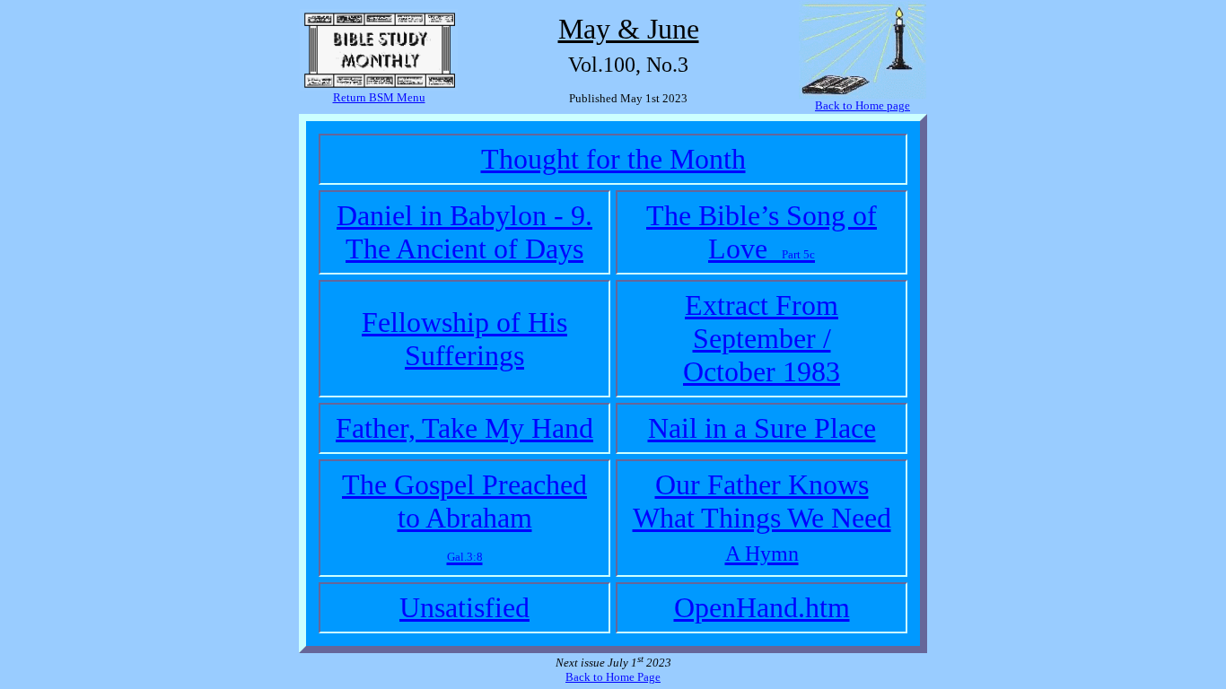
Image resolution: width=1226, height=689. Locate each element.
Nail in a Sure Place (762, 428)
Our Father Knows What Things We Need (762, 516)
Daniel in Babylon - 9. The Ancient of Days (464, 232)
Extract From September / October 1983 (761, 338)
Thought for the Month (613, 159)
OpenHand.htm (762, 607)
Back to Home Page (613, 677)
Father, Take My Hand (464, 428)
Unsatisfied (464, 607)
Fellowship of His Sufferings (464, 338)
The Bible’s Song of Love (761, 232)
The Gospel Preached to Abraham (464, 515)
